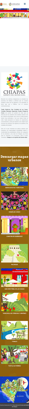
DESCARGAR (14, 204)
